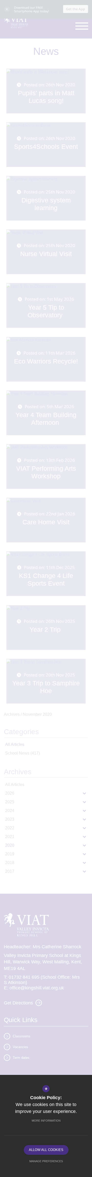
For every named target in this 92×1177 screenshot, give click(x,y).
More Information (46, 1120)
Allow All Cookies (46, 1150)
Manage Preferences (46, 1161)
